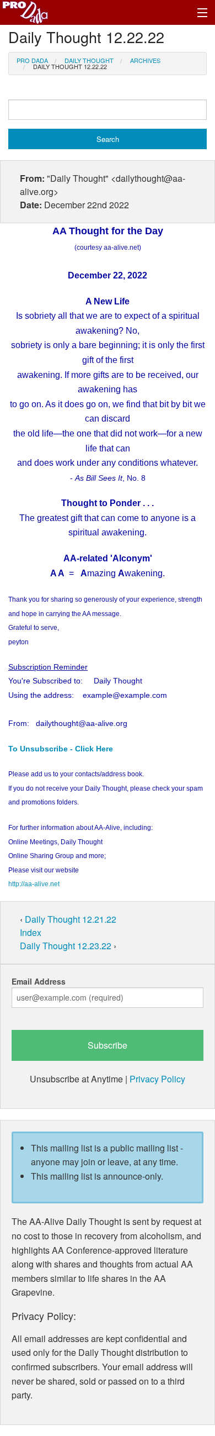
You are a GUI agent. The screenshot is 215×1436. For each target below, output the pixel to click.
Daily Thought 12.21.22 (70, 919)
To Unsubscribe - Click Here (60, 748)
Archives (145, 60)
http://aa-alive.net (34, 884)
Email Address (39, 981)
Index (30, 932)
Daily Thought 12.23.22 (67, 945)
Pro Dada (32, 60)
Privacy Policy (157, 1078)
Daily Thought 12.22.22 (70, 66)
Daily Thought (89, 60)
